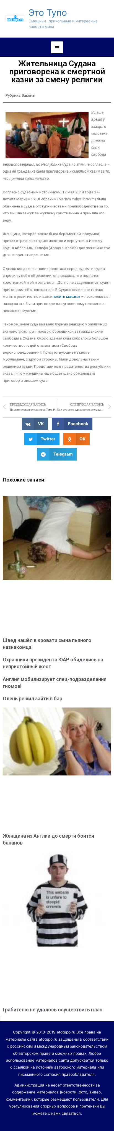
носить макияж (66, 296)
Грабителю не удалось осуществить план (52, 1009)
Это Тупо (47, 12)
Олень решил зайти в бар (32, 698)
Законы (28, 95)
